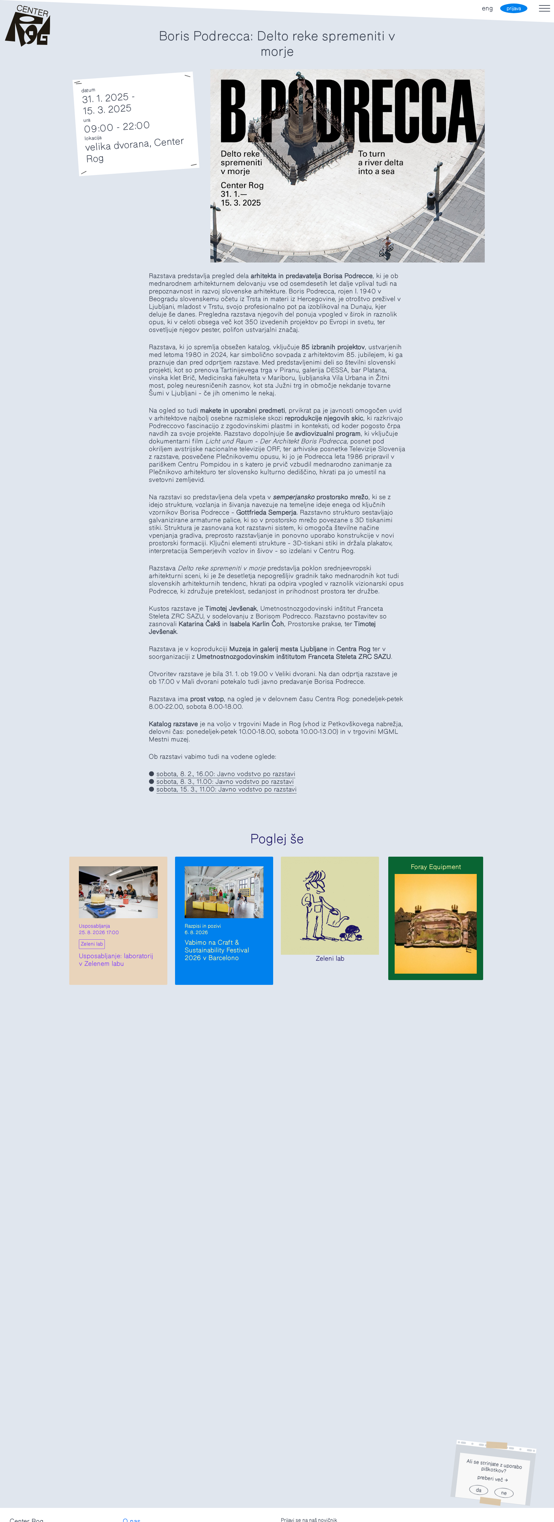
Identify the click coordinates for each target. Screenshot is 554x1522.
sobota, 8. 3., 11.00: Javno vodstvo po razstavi (225, 781)
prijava (514, 8)
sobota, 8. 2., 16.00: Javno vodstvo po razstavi (225, 774)
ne (504, 1493)
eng (487, 8)
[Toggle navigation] (544, 8)
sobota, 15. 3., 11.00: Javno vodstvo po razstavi (226, 789)
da (478, 1490)
